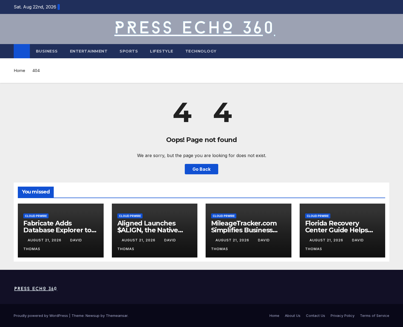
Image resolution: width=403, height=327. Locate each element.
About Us (292, 315)
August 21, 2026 (45, 240)
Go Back (201, 169)
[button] (385, 51)
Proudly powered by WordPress (41, 315)
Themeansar (116, 315)
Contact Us (315, 315)
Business (47, 51)
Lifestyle (161, 51)
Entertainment (89, 51)
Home (19, 70)
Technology (201, 51)
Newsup (93, 315)
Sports (129, 51)
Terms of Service (374, 315)
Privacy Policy (342, 315)
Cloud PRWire (36, 216)
